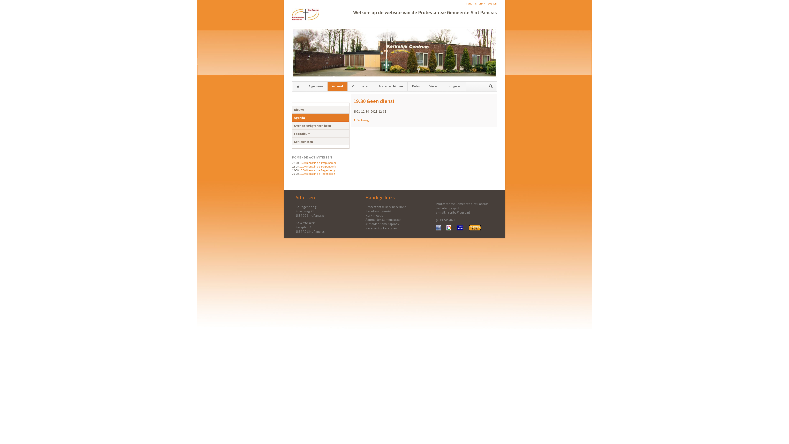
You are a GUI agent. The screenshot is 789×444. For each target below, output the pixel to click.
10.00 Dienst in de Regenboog (317, 170)
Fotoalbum (302, 134)
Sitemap (480, 3)
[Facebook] (438, 229)
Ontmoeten (360, 86)
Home (469, 3)
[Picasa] (448, 229)
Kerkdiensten (303, 142)
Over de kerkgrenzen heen (312, 126)
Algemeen (316, 86)
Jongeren (454, 86)
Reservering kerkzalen (381, 228)
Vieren (433, 86)
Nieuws (299, 110)
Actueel (337, 86)
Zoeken (492, 3)
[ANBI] (460, 229)
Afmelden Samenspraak (382, 224)
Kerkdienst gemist (379, 211)
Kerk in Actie (374, 215)
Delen (416, 86)
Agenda (299, 118)
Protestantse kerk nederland (386, 207)
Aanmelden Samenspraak (383, 219)
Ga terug (363, 120)
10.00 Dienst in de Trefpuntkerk (317, 163)
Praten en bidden (390, 86)
